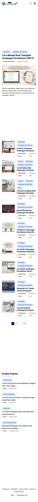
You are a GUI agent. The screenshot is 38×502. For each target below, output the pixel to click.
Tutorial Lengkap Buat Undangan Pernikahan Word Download (26, 193)
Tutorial (20, 161)
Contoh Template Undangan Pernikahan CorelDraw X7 (26, 150)
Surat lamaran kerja (9, 422)
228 (25, 324)
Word (19, 187)
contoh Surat (7, 380)
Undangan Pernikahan (20, 52)
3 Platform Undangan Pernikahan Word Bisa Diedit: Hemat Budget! (26, 232)
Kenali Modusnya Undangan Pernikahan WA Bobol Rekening (26, 212)
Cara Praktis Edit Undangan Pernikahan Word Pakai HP (26, 170)
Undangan (6, 52)
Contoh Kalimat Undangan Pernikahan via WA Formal (26, 310)
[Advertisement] (19, 29)
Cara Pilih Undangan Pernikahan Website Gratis (25, 251)
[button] (31, 3)
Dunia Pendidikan (8, 394)
